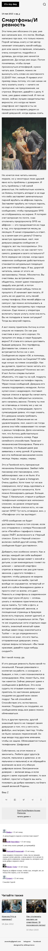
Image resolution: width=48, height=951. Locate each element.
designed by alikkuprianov (24, 945)
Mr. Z (18, 14)
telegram (27, 941)
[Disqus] (24, 856)
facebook (37, 941)
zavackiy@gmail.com (12, 941)
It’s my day (10, 4)
